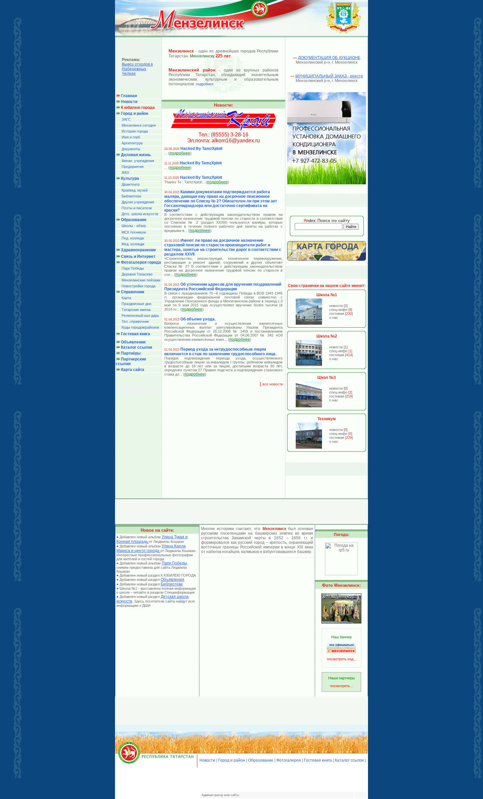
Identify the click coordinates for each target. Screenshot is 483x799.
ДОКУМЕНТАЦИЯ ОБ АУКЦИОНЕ (329, 57)
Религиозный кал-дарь (140, 316)
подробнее (205, 84)
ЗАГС (126, 119)
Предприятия (133, 167)
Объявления (172, 579)
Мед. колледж (133, 244)
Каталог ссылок (349, 760)
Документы (131, 149)
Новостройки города (138, 286)
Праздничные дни (136, 304)
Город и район (231, 760)
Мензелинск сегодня (139, 125)
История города (135, 131)
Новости (207, 760)
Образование (260, 760)
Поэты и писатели (137, 208)
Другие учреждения (138, 202)
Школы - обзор (134, 226)
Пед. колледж (133, 238)
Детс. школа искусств (140, 214)
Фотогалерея (288, 760)
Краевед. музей (135, 190)
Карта (126, 298)
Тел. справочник (135, 321)
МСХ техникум (134, 232)
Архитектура (132, 143)
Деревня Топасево (137, 274)
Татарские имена (136, 310)
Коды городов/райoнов (140, 327)
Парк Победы (133, 268)
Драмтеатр (131, 184)
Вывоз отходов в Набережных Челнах (137, 69)
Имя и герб (131, 137)
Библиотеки (131, 196)
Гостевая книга (318, 760)
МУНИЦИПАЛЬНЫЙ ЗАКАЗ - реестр (329, 76)
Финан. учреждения (138, 161)
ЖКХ (125, 172)
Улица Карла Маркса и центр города (151, 548)
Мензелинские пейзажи (141, 280)
